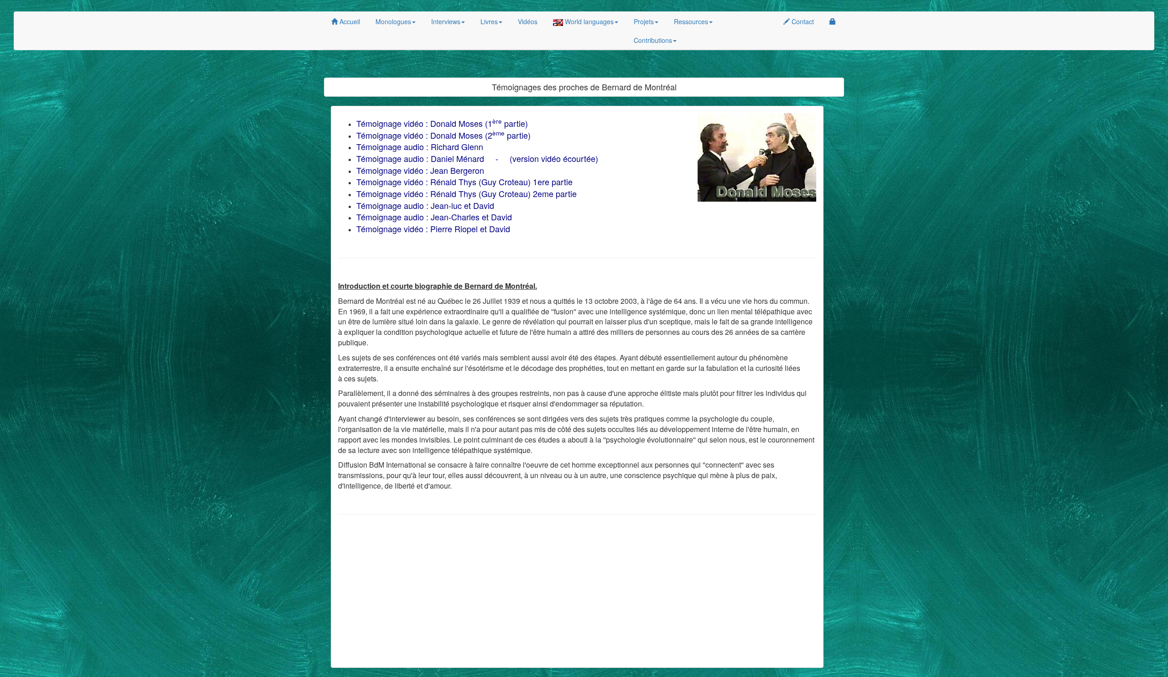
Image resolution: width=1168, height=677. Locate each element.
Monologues (393, 21)
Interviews (445, 21)
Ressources (691, 21)
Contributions (653, 40)
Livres (489, 21)
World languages (588, 21)
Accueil (349, 21)
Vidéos (527, 21)
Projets (644, 21)
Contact (802, 21)
